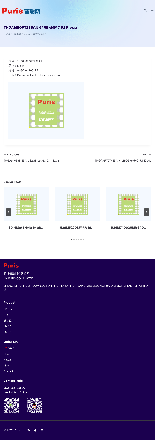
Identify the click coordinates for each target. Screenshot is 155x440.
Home (7, 354)
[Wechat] (29, 430)
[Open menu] (152, 10)
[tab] (71, 239)
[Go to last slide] (8, 212)
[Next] (146, 212)
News (7, 365)
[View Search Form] (145, 10)
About (7, 360)
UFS (6, 315)
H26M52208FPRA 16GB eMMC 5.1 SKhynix (91, 227)
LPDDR (8, 309)
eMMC (8, 321)
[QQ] (35, 430)
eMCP (7, 332)
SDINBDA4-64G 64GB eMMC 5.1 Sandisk (38, 227)
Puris (17, 430)
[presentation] (26, 204)
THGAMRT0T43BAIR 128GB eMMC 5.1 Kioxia (123, 158)
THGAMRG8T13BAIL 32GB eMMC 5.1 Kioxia (31, 158)
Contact (8, 371)
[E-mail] (42, 430)
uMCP (7, 326)
